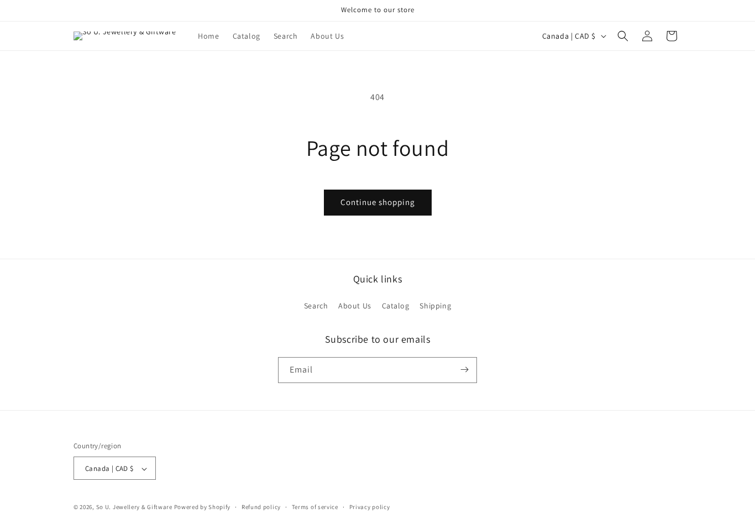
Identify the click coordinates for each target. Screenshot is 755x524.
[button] (623, 36)
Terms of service (315, 507)
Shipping (435, 306)
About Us (354, 306)
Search (316, 306)
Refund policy (261, 507)
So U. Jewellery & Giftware (135, 507)
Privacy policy (369, 507)
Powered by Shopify (202, 507)
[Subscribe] (464, 369)
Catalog (396, 306)
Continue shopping (377, 202)
